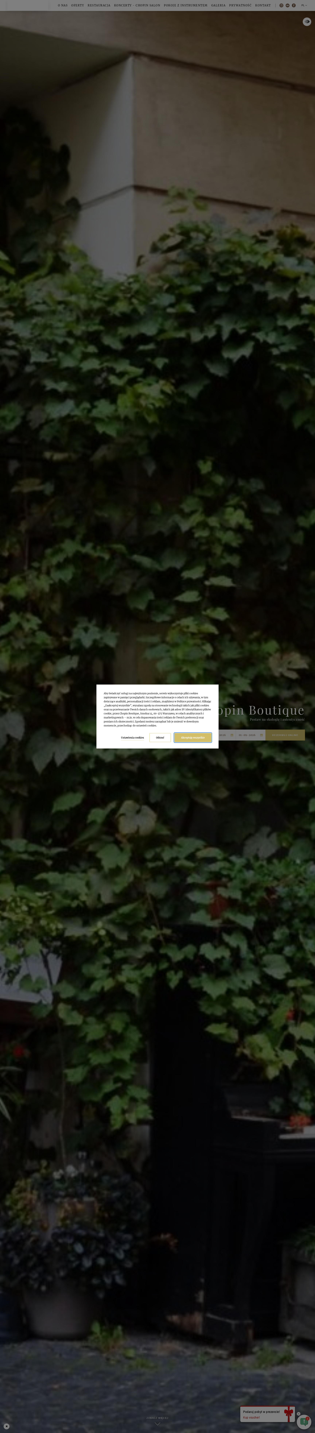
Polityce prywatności (189, 701)
